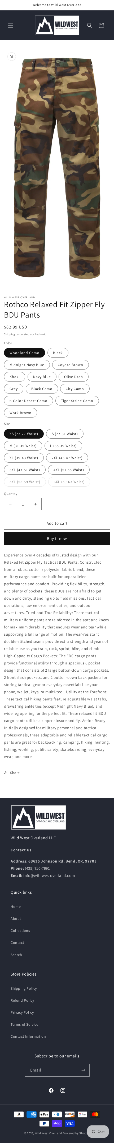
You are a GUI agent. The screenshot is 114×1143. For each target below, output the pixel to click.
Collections (20, 930)
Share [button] (15, 772)
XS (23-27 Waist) (24, 433)
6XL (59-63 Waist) (72, 483)
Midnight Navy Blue (27, 364)
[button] (10, 25)
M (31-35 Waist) (23, 445)
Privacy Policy (22, 1012)
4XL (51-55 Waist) (69, 469)
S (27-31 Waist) (65, 433)
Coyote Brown (70, 364)
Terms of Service (24, 1024)
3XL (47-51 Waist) (25, 469)
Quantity (10, 493)
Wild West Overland (48, 1133)
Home (16, 906)
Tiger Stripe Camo (77, 400)
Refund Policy (22, 1000)
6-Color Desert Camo (28, 400)
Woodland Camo (25, 352)
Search (16, 954)
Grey (14, 388)
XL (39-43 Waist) (24, 457)
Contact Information (28, 1036)
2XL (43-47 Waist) (67, 457)
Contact (17, 942)
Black (58, 352)
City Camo (75, 388)
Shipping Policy (24, 988)
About (16, 918)
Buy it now (57, 538)
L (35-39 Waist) (63, 445)
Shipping (9, 334)
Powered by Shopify (76, 1133)
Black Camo (41, 388)
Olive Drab (73, 376)
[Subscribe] (83, 1070)
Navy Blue (42, 376)
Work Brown (21, 412)
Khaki (15, 376)
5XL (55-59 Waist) (28, 483)
